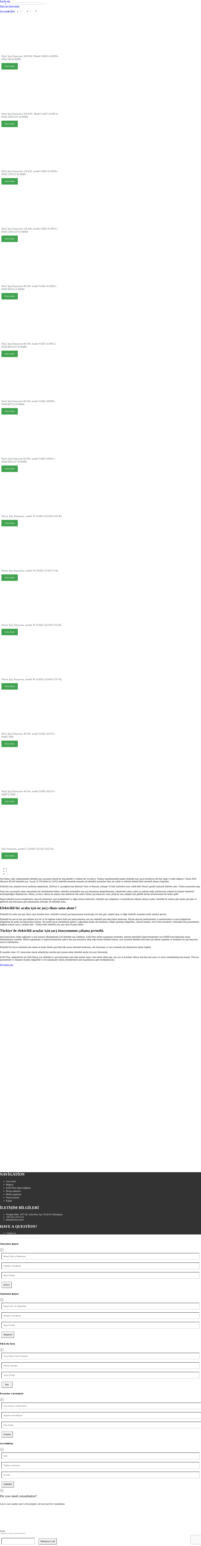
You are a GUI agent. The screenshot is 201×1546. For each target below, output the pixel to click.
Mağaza (9, 1184)
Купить (7, 1285)
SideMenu (192, 7)
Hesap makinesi (13, 1191)
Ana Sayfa (11, 1181)
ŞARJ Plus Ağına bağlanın (18, 1188)
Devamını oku (6, 965)
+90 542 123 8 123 (15, 1217)
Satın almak (10, 66)
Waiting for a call (47, 1541)
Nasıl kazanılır (12, 1197)
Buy (7, 1384)
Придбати (8, 1335)
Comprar (7, 1434)
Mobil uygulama (13, 1194)
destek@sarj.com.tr (15, 1219)
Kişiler (9, 1201)
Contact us (11, 1233)
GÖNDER (8, 1484)
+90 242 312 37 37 (162, 7)
